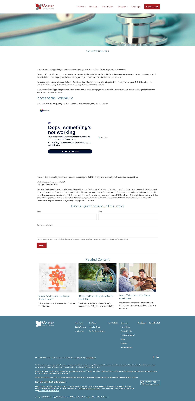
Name (39, 211)
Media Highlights (126, 347)
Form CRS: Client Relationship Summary (50, 382)
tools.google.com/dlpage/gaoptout (48, 390)
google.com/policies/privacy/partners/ (89, 388)
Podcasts (124, 343)
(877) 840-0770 (90, 358)
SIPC (98, 371)
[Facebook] (153, 357)
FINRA (95, 371)
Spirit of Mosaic (80, 327)
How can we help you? (44, 225)
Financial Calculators (128, 335)
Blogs (123, 339)
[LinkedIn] (157, 357)
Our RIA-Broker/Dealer (97, 331)
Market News (125, 327)
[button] (80, 7)
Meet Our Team (94, 327)
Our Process (79, 331)
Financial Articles (126, 331)
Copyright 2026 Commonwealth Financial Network (68, 397)
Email (100, 211)
